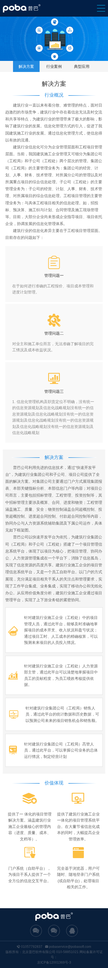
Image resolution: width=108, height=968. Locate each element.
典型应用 (81, 66)
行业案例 (54, 66)
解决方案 (26, 66)
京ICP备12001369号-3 (54, 962)
